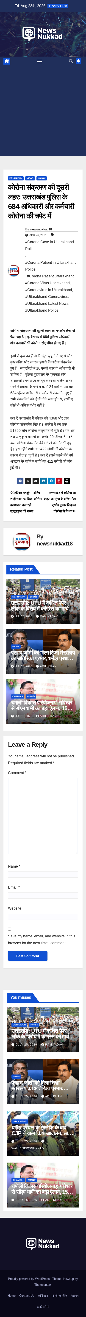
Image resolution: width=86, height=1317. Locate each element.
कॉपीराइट (43, 1295)
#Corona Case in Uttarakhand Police (49, 245)
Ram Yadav (49, 616)
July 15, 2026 (27, 1200)
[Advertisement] (43, 111)
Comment (17, 773)
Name (14, 866)
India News (20, 1121)
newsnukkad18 (41, 229)
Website (14, 908)
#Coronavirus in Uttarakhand (48, 290)
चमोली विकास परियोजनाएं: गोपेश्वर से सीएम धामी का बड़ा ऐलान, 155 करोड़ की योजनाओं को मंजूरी (41, 708)
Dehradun (15, 178)
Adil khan (48, 666)
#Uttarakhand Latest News (46, 303)
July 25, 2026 (27, 1044)
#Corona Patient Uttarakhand (51, 276)
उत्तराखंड (41, 178)
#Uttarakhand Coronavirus (46, 297)
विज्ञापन (74, 1295)
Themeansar (42, 1284)
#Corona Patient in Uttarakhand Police (51, 266)
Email (14, 887)
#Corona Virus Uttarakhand (47, 283)
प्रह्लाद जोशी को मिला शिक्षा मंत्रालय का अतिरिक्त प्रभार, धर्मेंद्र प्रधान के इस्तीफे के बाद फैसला (43, 658)
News (30, 178)
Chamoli (17, 696)
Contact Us (26, 1295)
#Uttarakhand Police (41, 310)
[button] (71, 61)
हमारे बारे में (43, 1307)
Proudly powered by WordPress (29, 1278)
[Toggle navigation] (40, 61)
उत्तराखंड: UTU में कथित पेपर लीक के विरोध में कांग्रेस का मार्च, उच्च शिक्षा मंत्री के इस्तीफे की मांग (41, 608)
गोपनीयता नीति (59, 1295)
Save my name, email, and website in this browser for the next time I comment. (41, 939)
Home (12, 1295)
